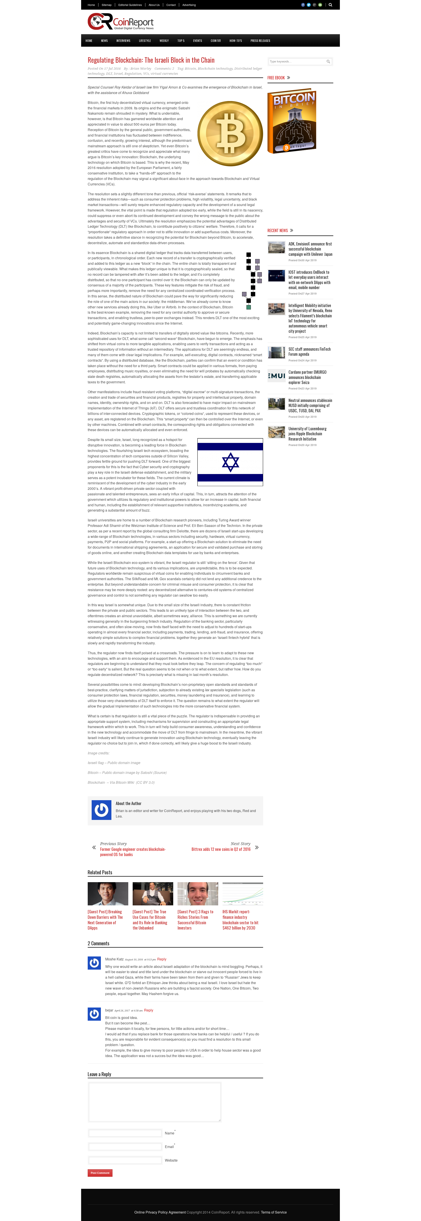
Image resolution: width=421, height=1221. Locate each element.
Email (169, 1146)
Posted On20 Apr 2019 (303, 417)
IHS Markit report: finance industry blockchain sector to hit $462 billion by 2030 (241, 919)
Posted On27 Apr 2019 (303, 293)
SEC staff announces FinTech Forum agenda (310, 351)
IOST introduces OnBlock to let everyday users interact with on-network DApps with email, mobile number (309, 279)
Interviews (123, 40)
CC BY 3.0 (145, 782)
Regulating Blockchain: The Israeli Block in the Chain (151, 60)
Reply (161, 959)
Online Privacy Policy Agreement (160, 1212)
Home (91, 5)
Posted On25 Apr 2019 (303, 337)
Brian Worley (140, 69)
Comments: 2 (164, 69)
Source (160, 772)
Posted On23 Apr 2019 (303, 388)
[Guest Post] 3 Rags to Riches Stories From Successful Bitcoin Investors (195, 919)
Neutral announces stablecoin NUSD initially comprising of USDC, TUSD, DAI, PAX (310, 405)
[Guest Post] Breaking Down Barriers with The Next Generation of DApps (105, 919)
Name (169, 1133)
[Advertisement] (253, 23)
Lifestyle (145, 40)
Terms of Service (274, 1212)
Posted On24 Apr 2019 (303, 360)
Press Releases (260, 40)
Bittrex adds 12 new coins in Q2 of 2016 (221, 849)
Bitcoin (190, 69)
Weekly (164, 40)
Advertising (189, 5)
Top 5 (180, 40)
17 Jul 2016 (112, 69)
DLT (109, 74)
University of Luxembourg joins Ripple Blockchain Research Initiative (307, 434)
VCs (146, 74)
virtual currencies (164, 74)
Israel (118, 74)
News (104, 40)
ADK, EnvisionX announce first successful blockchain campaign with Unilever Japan (310, 249)
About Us (154, 5)
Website (171, 1160)
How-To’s (236, 40)
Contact (171, 5)
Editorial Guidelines (130, 5)
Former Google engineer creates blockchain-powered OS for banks (133, 851)
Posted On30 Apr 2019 (303, 260)
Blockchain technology (215, 69)
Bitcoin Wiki (125, 782)
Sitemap (107, 5)
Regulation (133, 74)
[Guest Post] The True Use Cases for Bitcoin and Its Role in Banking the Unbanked (150, 919)
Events (197, 40)
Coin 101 (216, 40)
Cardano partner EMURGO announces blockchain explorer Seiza (307, 377)
